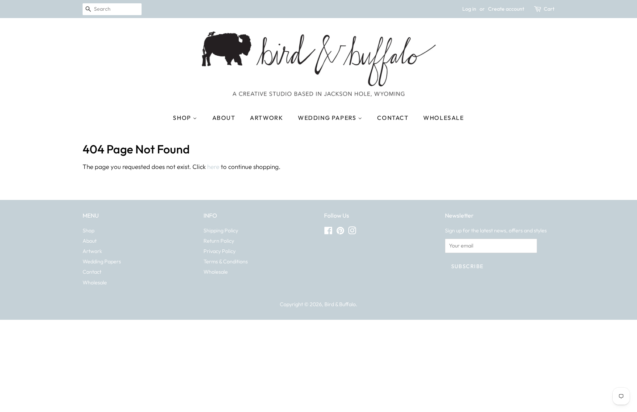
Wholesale (443, 117)
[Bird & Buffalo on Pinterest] (340, 232)
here (213, 166)
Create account (506, 9)
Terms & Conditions (225, 261)
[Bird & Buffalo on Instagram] (352, 232)
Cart (549, 9)
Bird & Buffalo (340, 304)
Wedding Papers (328, 117)
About (224, 117)
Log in (469, 9)
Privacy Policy (219, 251)
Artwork (266, 117)
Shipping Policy (220, 230)
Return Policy (218, 241)
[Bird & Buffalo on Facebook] (328, 232)
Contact (392, 117)
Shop (183, 117)
